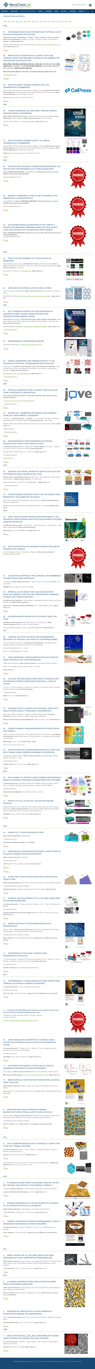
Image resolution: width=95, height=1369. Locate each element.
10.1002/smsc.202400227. (27, 121)
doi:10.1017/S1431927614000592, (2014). (35, 1075)
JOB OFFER (72, 11)
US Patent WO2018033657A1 (12, 554)
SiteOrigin (46, 1365)
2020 (25, 21)
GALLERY (63, 11)
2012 (57, 21)
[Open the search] (92, 11)
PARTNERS (49, 11)
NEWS (56, 11)
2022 (16, 21)
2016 (41, 21)
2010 (65, 21)
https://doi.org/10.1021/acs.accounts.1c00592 (36, 296)
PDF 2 (8, 872)
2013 (53, 21)
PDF (7, 50)
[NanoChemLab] (17, 4)
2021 (21, 21)
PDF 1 (8, 868)
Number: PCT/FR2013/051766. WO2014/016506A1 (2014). (20, 1020)
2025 (5, 21)
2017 (37, 21)
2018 (33, 21)
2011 (61, 21)
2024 (8, 21)
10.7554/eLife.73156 (25, 271)
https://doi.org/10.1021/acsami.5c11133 (48, 44)
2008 (70, 21)
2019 (29, 21)
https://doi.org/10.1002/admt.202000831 (35, 326)
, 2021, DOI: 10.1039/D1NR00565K (16, 373)
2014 (49, 21)
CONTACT (81, 11)
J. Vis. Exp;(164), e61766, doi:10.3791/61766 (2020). (19, 401)
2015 (45, 21)
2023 (12, 21)
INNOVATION (14, 11)
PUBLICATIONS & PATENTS (28, 11)
